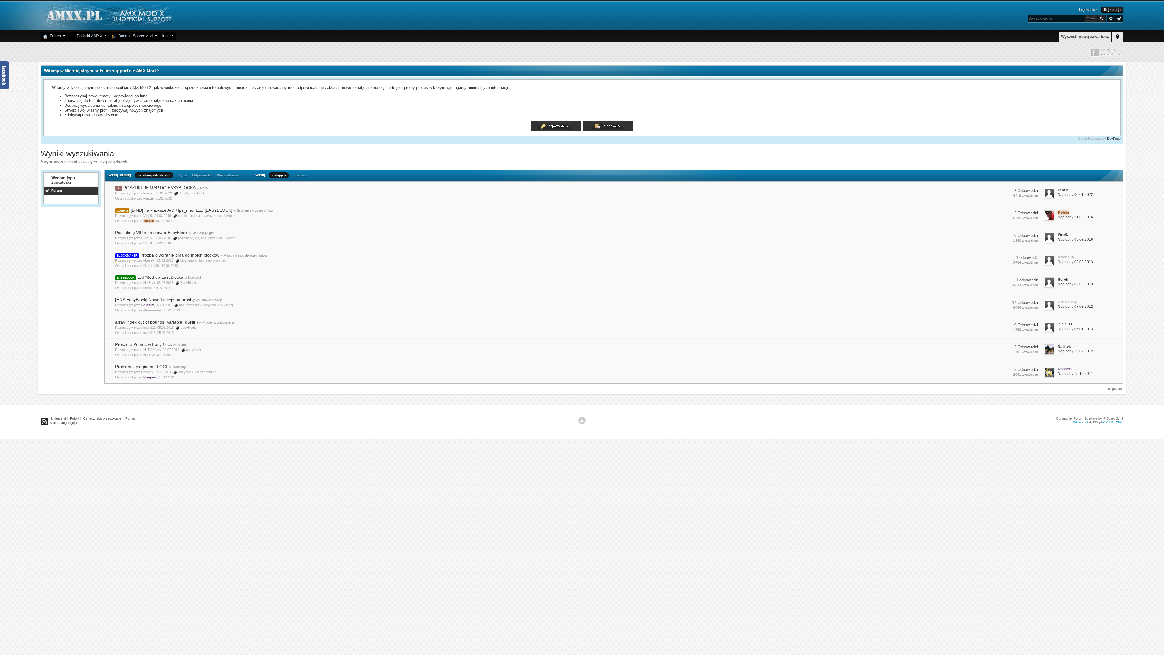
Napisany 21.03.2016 (1075, 217)
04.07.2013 (162, 288)
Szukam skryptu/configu (255, 210)
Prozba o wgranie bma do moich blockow (179, 255)
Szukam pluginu (203, 233)
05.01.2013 (165, 332)
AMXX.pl (1095, 422)
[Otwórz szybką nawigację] (1117, 36)
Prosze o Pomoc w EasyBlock (143, 344)
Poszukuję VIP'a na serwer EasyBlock (151, 232)
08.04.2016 (164, 221)
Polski (74, 418)
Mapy (204, 188)
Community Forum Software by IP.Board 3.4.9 (1089, 418)
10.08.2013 (170, 265)
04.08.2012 (165, 355)
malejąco (279, 175)
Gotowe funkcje (210, 300)
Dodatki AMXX (88, 36)
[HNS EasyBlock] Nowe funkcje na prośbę (155, 299)
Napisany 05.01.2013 (1075, 329)
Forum (54, 36)
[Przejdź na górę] (582, 420)
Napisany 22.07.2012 (1075, 351)
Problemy (179, 367)
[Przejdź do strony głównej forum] (108, 15)
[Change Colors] (1119, 18)
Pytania (181, 345)
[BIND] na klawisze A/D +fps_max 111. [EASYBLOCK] (181, 210)
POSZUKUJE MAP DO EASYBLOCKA (159, 187)
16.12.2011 (167, 377)
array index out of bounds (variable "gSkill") (156, 322)
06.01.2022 (164, 198)
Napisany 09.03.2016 (1075, 239)
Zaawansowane (1111, 18)
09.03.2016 (163, 243)
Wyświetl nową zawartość (1085, 36)
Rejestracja (1112, 10)
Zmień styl (58, 418)
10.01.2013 (172, 310)
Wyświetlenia (227, 175)
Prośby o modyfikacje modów (245, 255)
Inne (165, 36)
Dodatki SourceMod (134, 36)
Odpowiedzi (202, 175)
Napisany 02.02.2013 (1075, 262)
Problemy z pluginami (218, 322)
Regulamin (1115, 389)
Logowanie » (1088, 10)
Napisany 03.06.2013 (1075, 284)
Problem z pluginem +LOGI (141, 366)
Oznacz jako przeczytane (102, 418)
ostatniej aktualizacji (154, 175)
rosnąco (300, 175)
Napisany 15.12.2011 (1075, 373)
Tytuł (183, 175)
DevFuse (1114, 138)
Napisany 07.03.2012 (1075, 306)
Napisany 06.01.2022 (1075, 195)
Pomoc (130, 418)
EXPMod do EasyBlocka (160, 277)
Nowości (194, 277)
